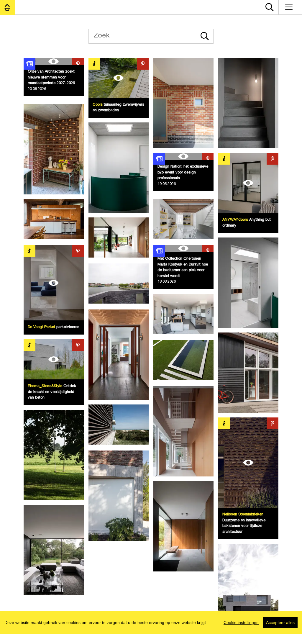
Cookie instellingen (241, 622)
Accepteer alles (280, 622)
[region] (151, 622)
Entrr (7, 7)
